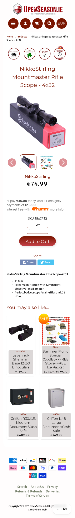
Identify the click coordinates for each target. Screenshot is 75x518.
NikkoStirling (37, 176)
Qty (38, 224)
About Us (37, 487)
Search (22, 487)
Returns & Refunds (28, 491)
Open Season (37, 506)
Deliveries (53, 491)
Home (9, 36)
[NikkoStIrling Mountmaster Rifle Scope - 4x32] (28, 162)
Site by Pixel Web (37, 509)
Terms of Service (37, 496)
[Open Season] (37, 9)
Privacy (52, 487)
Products (22, 36)
